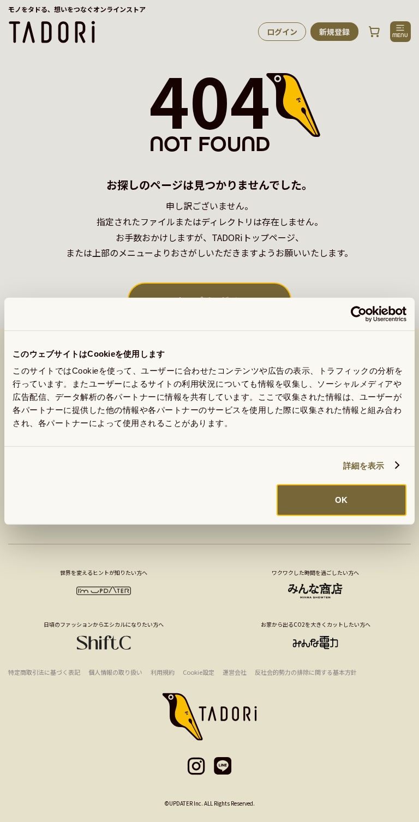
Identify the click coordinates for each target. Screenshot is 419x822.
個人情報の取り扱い (115, 672)
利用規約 (163, 672)
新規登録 (334, 31)
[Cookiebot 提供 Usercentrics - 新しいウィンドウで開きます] (358, 313)
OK (341, 500)
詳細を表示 (364, 465)
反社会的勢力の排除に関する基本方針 (306, 672)
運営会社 (235, 672)
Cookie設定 (198, 672)
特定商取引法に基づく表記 (44, 672)
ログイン (282, 31)
